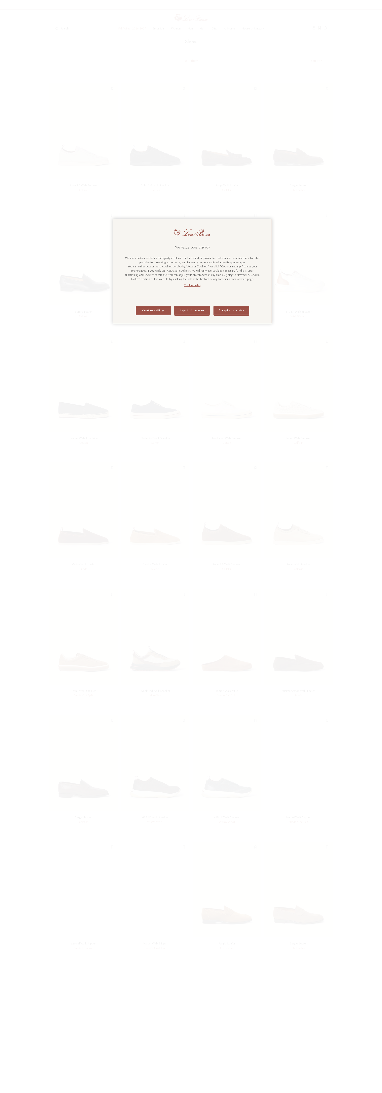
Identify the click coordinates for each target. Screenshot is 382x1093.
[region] (192, 271)
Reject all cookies (192, 310)
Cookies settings (153, 310)
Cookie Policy (192, 285)
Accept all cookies (231, 310)
